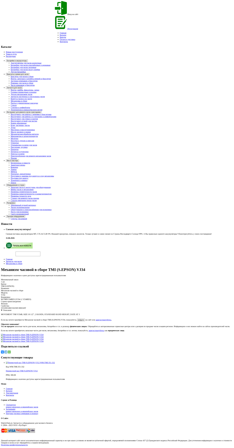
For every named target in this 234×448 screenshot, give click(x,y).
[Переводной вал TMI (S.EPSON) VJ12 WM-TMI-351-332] (30, 363)
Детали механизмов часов (21, 94)
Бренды (63, 37)
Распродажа (11, 56)
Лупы (13, 128)
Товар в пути (11, 54)
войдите (81, 320)
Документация (12, 393)
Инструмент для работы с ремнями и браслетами (31, 114)
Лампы (14, 169)
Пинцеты (15, 149)
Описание (7, 310)
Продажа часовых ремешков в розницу (22, 414)
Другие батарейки (18, 72)
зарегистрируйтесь (103, 320)
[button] (44, 253)
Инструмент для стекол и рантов (24, 119)
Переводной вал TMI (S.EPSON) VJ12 (22, 371)
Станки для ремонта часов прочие (25, 198)
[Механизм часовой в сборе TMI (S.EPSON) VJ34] (22, 335)
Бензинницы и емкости (20, 163)
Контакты (64, 42)
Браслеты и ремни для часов (18, 74)
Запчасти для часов (14, 88)
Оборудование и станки (15, 185)
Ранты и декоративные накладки (24, 103)
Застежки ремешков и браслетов (24, 81)
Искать (8, 252)
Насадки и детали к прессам (22, 141)
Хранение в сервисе (19, 180)
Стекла (14, 105)
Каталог (63, 35)
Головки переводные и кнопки (23, 92)
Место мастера (12, 161)
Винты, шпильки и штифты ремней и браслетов (31, 79)
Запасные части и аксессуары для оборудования (31, 187)
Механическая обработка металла (25, 134)
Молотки (14, 138)
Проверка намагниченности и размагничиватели (31, 194)
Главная (9, 259)
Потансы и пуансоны (20, 152)
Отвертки (15, 143)
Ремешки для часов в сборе (22, 83)
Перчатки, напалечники (21, 174)
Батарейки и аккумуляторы (17, 61)
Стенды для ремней (19, 219)
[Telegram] (5, 352)
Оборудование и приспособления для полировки (31, 210)
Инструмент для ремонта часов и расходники (24, 112)
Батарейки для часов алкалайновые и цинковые (30, 65)
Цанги (13, 183)
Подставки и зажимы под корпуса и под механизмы (32, 176)
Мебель (14, 172)
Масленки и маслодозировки (23, 130)
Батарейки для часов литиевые (23, 67)
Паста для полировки (20, 212)
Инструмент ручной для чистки (24, 121)
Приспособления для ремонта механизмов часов (31, 156)
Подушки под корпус (19, 178)
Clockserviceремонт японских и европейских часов (22, 406)
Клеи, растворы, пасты (20, 125)
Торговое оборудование (15, 216)
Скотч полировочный (20, 214)
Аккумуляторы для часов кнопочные (26, 63)
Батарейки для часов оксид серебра (25, 70)
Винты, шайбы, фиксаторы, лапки (25, 90)
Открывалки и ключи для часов (24, 145)
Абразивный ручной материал (23, 205)
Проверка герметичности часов (24, 192)
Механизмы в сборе (19, 101)
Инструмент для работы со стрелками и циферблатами (33, 117)
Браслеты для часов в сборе (22, 76)
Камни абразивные (19, 123)
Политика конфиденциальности (14, 445)
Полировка (11, 203)
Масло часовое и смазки (21, 132)
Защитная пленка (18, 165)
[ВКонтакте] (2, 352)
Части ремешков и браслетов (23, 85)
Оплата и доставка (67, 39)
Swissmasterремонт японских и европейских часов (22, 410)
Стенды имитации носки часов (24, 200)
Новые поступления (14, 52)
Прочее (14, 158)
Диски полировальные (20, 207)
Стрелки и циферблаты (20, 107)
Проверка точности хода (21, 196)
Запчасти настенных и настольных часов (28, 97)
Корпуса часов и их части (21, 99)
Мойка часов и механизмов (22, 190)
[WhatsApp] (9, 352)
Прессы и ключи (17, 154)
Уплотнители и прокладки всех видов (26, 110)
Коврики (14, 167)
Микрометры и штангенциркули (24, 136)
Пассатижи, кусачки (19, 147)
